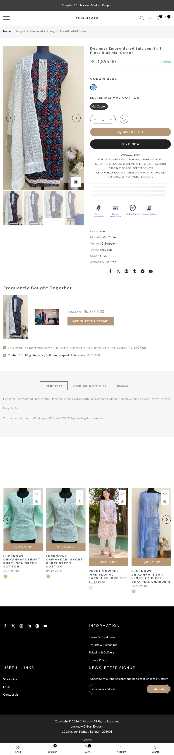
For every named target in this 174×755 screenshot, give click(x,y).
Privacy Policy (98, 660)
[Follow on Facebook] (5, 626)
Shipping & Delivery (101, 652)
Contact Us (10, 694)
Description (53, 385)
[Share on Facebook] (110, 271)
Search (87, 740)
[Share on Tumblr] (134, 271)
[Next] (76, 118)
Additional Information (89, 385)
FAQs (7, 687)
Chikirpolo (108, 243)
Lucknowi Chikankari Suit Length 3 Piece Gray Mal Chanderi (150, 576)
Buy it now (130, 144)
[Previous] (10, 118)
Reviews (123, 385)
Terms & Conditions (102, 637)
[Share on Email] (151, 271)
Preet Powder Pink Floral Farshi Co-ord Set (108, 574)
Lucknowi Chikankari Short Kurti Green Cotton (64, 561)
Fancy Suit (105, 249)
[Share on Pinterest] (126, 271)
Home (7, 31)
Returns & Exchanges (103, 644)
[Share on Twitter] (118, 271)
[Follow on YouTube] (45, 626)
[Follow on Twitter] (13, 626)
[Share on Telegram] (143, 271)
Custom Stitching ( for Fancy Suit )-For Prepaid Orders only (46, 355)
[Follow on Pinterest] (37, 626)
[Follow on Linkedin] (29, 626)
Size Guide (10, 679)
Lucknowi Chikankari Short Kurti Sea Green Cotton (21, 561)
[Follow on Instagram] (21, 626)
